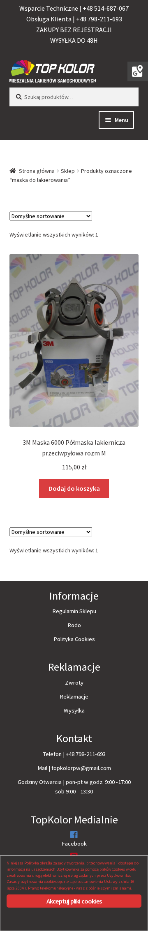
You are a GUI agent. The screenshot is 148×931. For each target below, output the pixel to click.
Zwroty (74, 682)
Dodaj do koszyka (74, 488)
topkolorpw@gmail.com (81, 768)
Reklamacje (74, 696)
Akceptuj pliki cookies (74, 901)
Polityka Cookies (74, 639)
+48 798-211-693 (86, 754)
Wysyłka (74, 710)
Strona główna (37, 171)
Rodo (74, 625)
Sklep (68, 171)
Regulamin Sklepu (74, 611)
